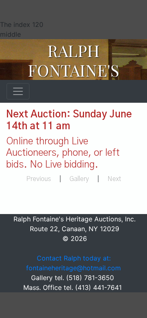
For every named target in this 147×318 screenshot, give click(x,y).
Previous (38, 179)
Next (114, 179)
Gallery (79, 179)
